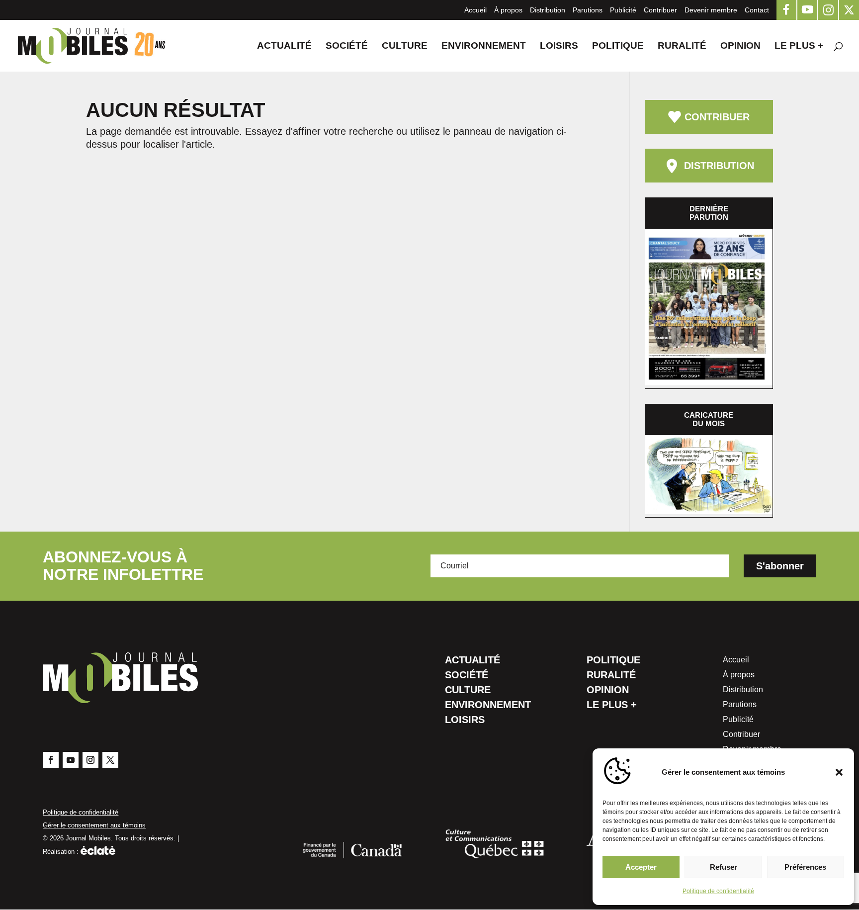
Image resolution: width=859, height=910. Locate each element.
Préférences (805, 867)
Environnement (483, 46)
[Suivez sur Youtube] (71, 760)
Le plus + (798, 46)
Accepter (641, 867)
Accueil (475, 10)
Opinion (740, 46)
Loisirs (559, 46)
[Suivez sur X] (110, 760)
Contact (757, 10)
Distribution (547, 10)
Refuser (723, 867)
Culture (405, 46)
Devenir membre (711, 10)
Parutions (587, 10)
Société (347, 46)
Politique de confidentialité (718, 891)
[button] (839, 772)
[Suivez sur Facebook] (51, 760)
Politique (618, 46)
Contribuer (660, 10)
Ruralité (682, 46)
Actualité (284, 46)
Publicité (623, 10)
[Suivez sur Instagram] (90, 760)
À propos (508, 10)
